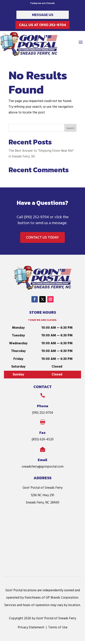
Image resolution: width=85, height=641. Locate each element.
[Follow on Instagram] (50, 299)
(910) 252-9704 (36, 217)
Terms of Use (57, 627)
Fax (42, 432)
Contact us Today (42, 237)
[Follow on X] (42, 299)
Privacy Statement (31, 627)
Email (42, 459)
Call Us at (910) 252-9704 (42, 24)
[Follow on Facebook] (34, 299)
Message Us (42, 14)
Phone (42, 406)
